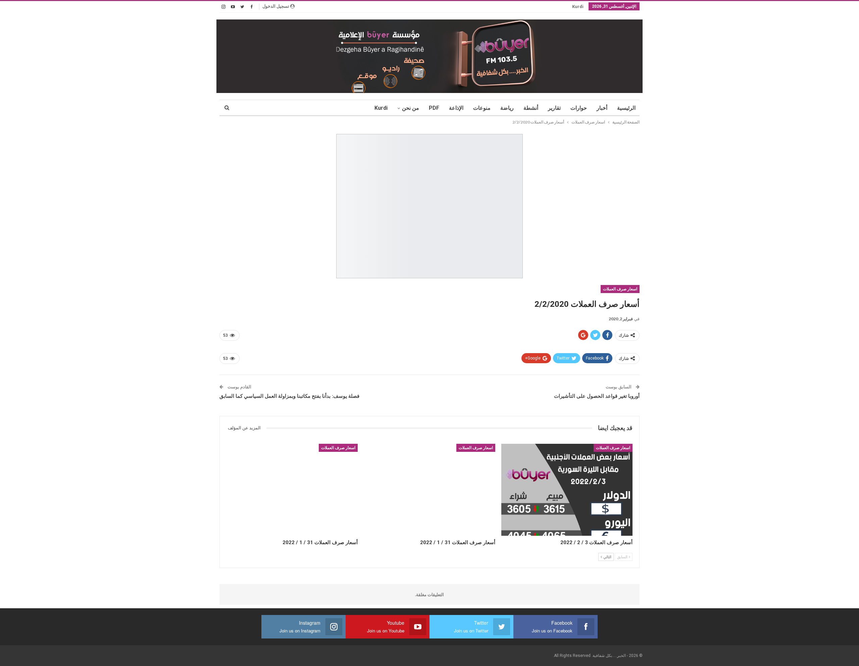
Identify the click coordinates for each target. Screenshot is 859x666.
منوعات (482, 108)
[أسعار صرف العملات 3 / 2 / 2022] (567, 490)
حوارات (578, 108)
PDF (434, 108)
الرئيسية (626, 108)
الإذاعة (456, 108)
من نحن (410, 108)
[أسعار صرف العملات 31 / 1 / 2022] (429, 490)
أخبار (602, 108)
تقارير (554, 108)
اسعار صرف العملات (620, 289)
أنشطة (530, 108)
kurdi (578, 6)
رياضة (507, 108)
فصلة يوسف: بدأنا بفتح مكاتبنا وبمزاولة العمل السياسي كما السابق (289, 396)
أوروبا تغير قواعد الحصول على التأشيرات (597, 396)
